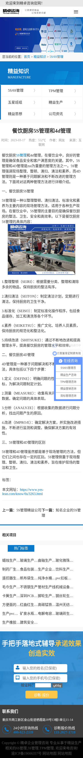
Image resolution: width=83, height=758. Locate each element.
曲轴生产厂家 (48, 560)
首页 (27, 56)
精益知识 (40, 56)
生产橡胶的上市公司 (18, 622)
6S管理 (21, 748)
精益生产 (63, 102)
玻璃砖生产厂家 (68, 613)
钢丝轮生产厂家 (68, 596)
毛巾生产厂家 (12, 587)
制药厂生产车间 (14, 569)
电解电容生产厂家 (52, 613)
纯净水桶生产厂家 (52, 578)
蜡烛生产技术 (12, 560)
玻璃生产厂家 (30, 560)
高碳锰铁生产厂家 (52, 605)
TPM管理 (63, 91)
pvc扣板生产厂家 (69, 578)
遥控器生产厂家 (14, 578)
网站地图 (49, 753)
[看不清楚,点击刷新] (57, 685)
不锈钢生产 (29, 587)
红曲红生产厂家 (32, 605)
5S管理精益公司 (28, 510)
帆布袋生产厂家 (32, 578)
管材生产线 (47, 587)
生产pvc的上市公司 (17, 613)
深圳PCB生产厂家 (34, 596)
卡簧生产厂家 (12, 596)
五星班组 (22, 102)
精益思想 (22, 114)
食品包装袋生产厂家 (36, 569)
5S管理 (21, 155)
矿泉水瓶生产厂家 (34, 613)
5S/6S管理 (56, 56)
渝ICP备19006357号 (26, 753)
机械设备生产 (66, 587)
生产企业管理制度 (52, 569)
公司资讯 (63, 114)
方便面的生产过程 (16, 605)
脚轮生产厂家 (48, 596)
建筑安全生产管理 (34, 622)
